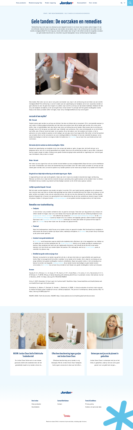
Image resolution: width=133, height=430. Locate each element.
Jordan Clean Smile (67, 243)
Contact (59, 404)
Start (45, 13)
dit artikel (73, 137)
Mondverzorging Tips (35, 3)
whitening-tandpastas (60, 198)
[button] (130, 3)
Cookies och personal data (93, 407)
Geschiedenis (35, 407)
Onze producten (21, 3)
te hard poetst (90, 247)
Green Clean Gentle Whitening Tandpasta (82, 216)
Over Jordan (93, 3)
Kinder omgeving (50, 3)
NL (122, 3)
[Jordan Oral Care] (66, 3)
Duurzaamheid (81, 3)
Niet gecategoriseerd (56, 13)
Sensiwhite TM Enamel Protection (53, 220)
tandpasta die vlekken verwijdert (43, 216)
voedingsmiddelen (58, 263)
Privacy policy (89, 404)
